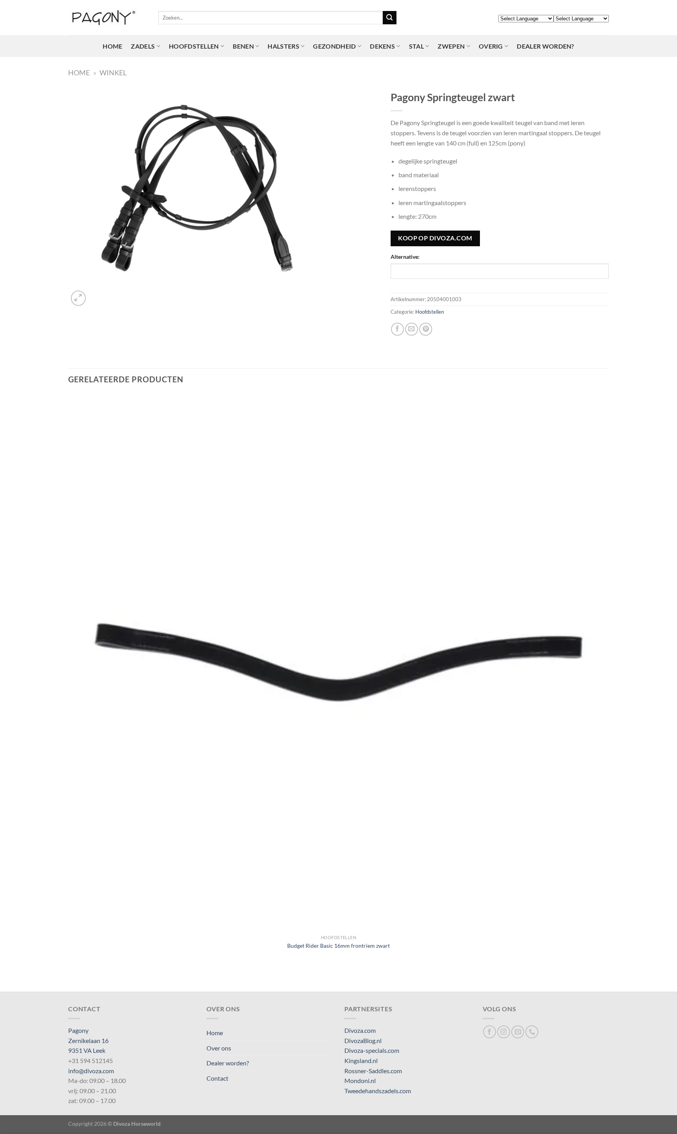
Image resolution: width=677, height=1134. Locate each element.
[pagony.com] (107, 17)
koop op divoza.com (435, 238)
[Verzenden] (389, 17)
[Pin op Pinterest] (425, 329)
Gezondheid (334, 46)
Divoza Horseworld (137, 1123)
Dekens (382, 46)
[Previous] (72, 977)
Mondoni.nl (360, 1080)
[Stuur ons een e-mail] (517, 1031)
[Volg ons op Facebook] (489, 1031)
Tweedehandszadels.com (377, 1090)
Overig (491, 46)
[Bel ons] (531, 1031)
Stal (416, 46)
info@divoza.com (91, 1070)
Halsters (283, 46)
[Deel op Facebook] (397, 329)
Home (112, 46)
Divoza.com (360, 1030)
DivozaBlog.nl (363, 1040)
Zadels (143, 46)
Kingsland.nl (361, 1060)
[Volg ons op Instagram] (503, 1031)
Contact (217, 1078)
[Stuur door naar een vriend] (411, 329)
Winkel (113, 72)
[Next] (97, 294)
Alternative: (405, 256)
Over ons (218, 1048)
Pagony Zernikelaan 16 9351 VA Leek (88, 1040)
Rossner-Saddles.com (373, 1070)
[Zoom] (78, 298)
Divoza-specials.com (371, 1050)
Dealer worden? (545, 46)
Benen (243, 46)
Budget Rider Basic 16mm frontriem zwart (338, 945)
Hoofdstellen (194, 46)
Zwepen (451, 46)
